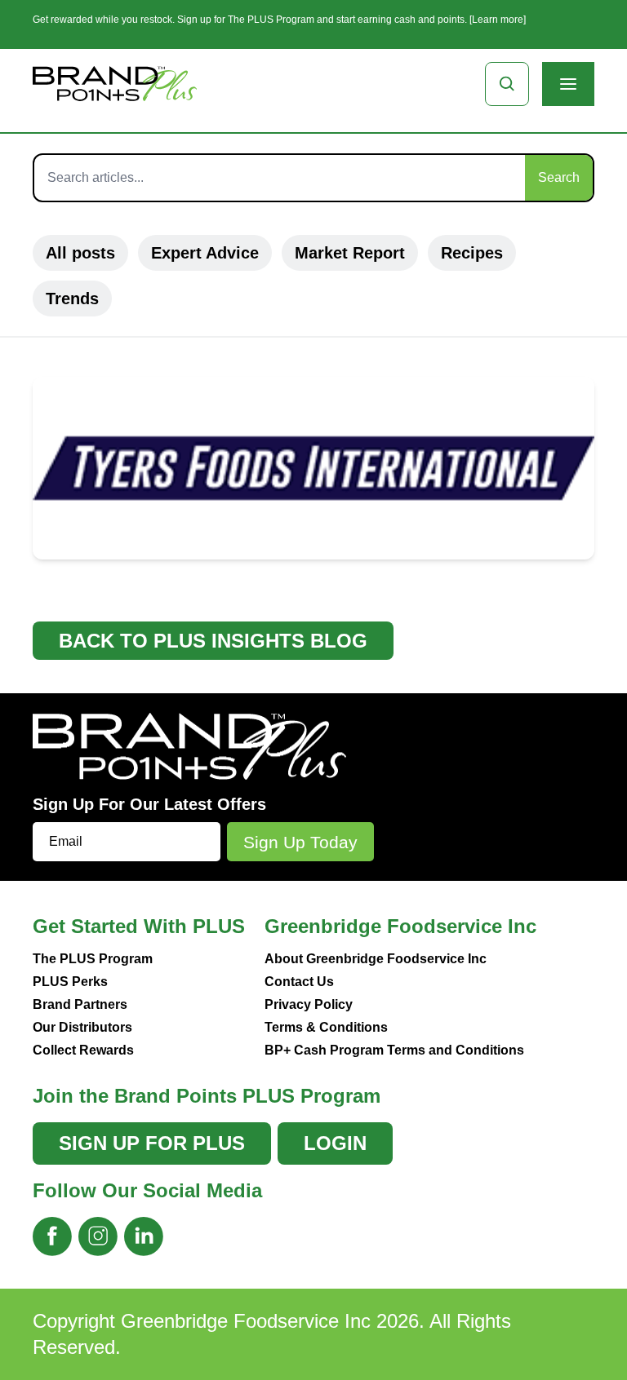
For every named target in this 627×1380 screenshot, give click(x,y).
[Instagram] (98, 1236)
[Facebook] (52, 1236)
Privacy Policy (309, 1004)
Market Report (350, 253)
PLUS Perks (70, 982)
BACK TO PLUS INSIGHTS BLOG (213, 641)
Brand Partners (80, 1004)
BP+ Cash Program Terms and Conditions (394, 1050)
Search (559, 177)
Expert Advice (205, 253)
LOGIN (335, 1143)
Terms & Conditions (326, 1027)
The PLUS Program (93, 959)
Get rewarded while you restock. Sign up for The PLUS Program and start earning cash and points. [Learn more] (279, 19)
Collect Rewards (83, 1050)
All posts (80, 253)
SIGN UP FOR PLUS (152, 1143)
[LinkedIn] (143, 1236)
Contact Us (299, 982)
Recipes (472, 253)
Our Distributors (82, 1027)
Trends (72, 298)
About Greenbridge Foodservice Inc (376, 959)
